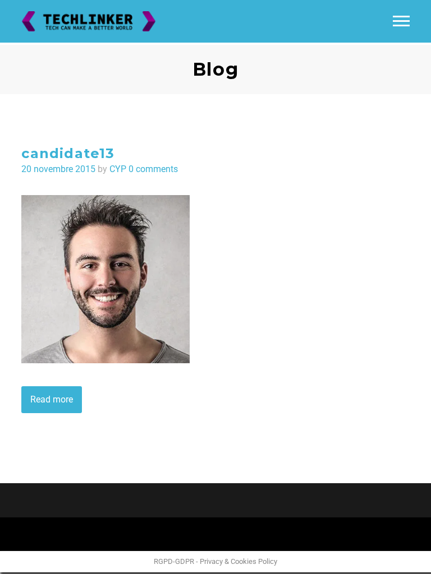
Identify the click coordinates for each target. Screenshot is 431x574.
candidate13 (67, 153)
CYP (117, 169)
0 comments (153, 169)
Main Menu (401, 21)
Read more (51, 399)
